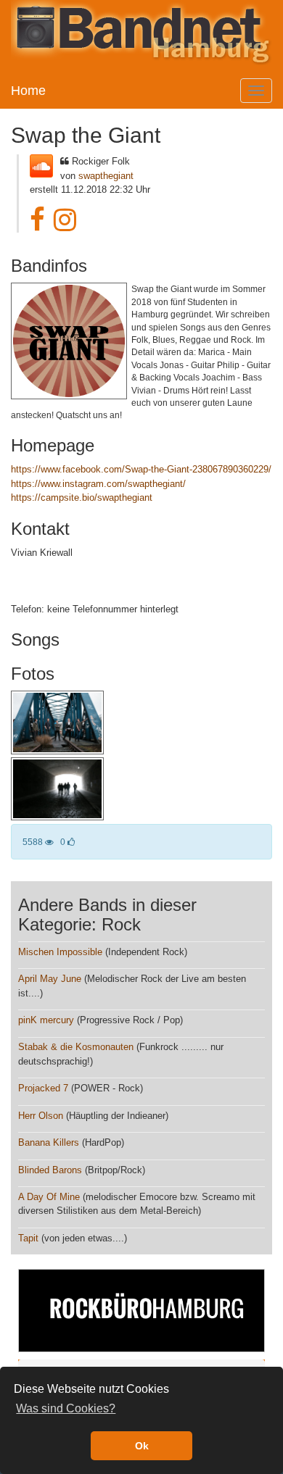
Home (28, 90)
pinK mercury (46, 1020)
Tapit (28, 1238)
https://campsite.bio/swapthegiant (81, 497)
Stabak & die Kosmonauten (76, 1046)
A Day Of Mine (49, 1196)
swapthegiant (106, 175)
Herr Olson (40, 1115)
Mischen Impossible (60, 951)
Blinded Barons (50, 1170)
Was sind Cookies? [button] (65, 1408)
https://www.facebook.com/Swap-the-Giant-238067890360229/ (141, 469)
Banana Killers (48, 1142)
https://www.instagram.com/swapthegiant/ (98, 483)
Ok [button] (142, 1446)
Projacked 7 (43, 1088)
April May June (49, 978)
